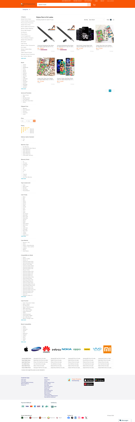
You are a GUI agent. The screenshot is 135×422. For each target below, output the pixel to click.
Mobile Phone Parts (26, 24)
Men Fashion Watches (26, 56)
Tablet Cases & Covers (26, 52)
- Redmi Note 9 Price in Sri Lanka (104, 360)
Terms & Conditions (48, 386)
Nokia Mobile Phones (26, 365)
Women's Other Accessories (28, 45)
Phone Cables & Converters (27, 26)
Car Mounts (24, 32)
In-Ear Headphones (25, 36)
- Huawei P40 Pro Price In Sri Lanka (104, 367)
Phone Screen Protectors (27, 22)
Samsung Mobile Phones (26, 358)
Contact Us (23, 385)
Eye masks (23, 47)
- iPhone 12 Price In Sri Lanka (56, 362)
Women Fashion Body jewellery (26, 49)
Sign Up (102, 0)
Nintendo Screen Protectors (28, 54)
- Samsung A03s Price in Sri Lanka (88, 358)
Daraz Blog (46, 385)
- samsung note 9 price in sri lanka (104, 358)
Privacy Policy (47, 387)
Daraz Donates (47, 383)
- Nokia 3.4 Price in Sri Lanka (103, 365)
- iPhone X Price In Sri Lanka (103, 362)
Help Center (23, 379)
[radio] (21, 127)
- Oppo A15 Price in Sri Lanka (88, 367)
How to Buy (23, 381)
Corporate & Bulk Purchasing (27, 382)
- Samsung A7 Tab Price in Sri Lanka (40, 367)
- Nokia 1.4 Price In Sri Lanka (38, 365)
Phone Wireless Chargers (27, 37)
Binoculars (23, 41)
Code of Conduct (47, 394)
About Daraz (47, 379)
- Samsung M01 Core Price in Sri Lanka (57, 358)
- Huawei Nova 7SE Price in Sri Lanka (57, 367)
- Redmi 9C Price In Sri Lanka (55, 360)
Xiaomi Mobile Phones (26, 360)
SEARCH (89, 4)
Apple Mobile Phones (26, 362)
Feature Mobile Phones (26, 367)
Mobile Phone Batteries (26, 39)
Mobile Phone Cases (26, 19)
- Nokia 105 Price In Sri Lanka (56, 365)
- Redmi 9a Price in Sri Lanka (73, 360)
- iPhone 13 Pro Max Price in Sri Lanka (40, 362)
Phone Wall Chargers (26, 30)
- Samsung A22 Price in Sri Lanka (74, 358)
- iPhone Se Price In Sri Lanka (88, 362)
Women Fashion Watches (27, 28)
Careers (46, 381)
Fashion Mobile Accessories (28, 21)
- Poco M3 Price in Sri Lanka (87, 360)
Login (96, 0)
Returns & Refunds (25, 383)
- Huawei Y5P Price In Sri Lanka (74, 367)
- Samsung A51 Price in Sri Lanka (39, 358)
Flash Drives (24, 43)
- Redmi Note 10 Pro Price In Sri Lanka (40, 360)
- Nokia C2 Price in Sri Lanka (87, 365)
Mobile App (46, 389)
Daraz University (47, 391)
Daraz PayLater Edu (48, 390)
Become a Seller (77, 0)
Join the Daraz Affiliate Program (51, 395)
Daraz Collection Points (49, 382)
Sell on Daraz (47, 393)
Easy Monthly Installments (49, 397)
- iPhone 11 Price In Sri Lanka (73, 362)
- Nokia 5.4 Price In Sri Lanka (73, 365)
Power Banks (24, 34)
